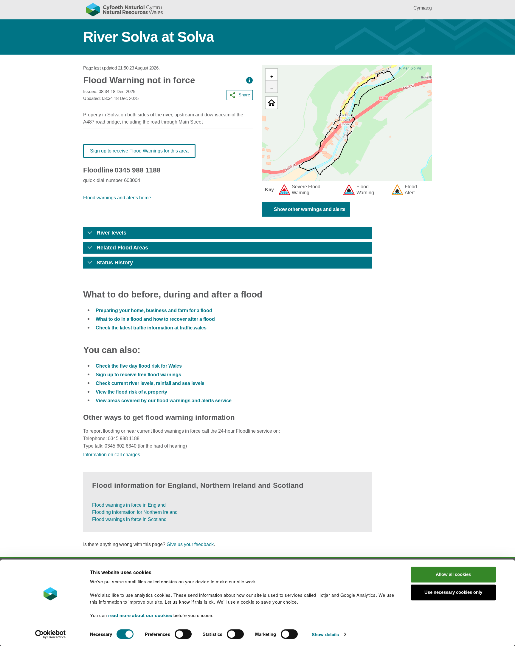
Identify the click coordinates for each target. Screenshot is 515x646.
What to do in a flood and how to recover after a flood (155, 319)
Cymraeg (422, 7)
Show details (325, 634)
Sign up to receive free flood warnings (138, 374)
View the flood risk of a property (131, 391)
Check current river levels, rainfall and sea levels (150, 383)
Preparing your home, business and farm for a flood (154, 310)
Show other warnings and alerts (309, 209)
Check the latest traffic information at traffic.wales (151, 327)
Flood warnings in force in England (129, 505)
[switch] (183, 634)
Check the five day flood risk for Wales (139, 366)
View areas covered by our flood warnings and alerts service (164, 400)
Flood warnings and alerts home (117, 197)
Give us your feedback (190, 544)
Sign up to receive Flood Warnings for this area (139, 150)
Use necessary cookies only (453, 592)
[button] (249, 80)
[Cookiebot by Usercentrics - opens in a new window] (50, 634)
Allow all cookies (453, 574)
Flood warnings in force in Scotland (129, 519)
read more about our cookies (140, 615)
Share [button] (244, 94)
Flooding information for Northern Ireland (135, 512)
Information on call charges (111, 454)
